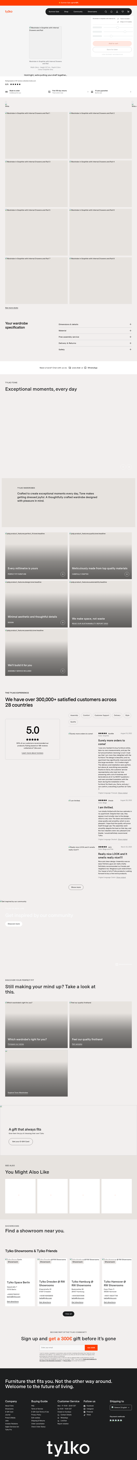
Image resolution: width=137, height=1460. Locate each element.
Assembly (74, 715)
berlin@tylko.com (13, 1297)
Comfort (86, 715)
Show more (76, 887)
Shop (66, 12)
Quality (73, 722)
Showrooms (92, 12)
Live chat (76, 368)
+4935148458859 (46, 1296)
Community (78, 12)
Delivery (117, 715)
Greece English (120, 1407)
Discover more (14, 924)
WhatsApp (92, 368)
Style (127, 715)
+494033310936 (78, 1296)
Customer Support (102, 715)
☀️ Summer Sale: (68, 3)
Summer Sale (54, 12)
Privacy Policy (67, 1360)
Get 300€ (91, 1348)
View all (68, 1314)
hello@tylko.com (45, 1298)
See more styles (11, 308)
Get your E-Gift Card (20, 1141)
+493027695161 (13, 1294)
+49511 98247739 (111, 1296)
